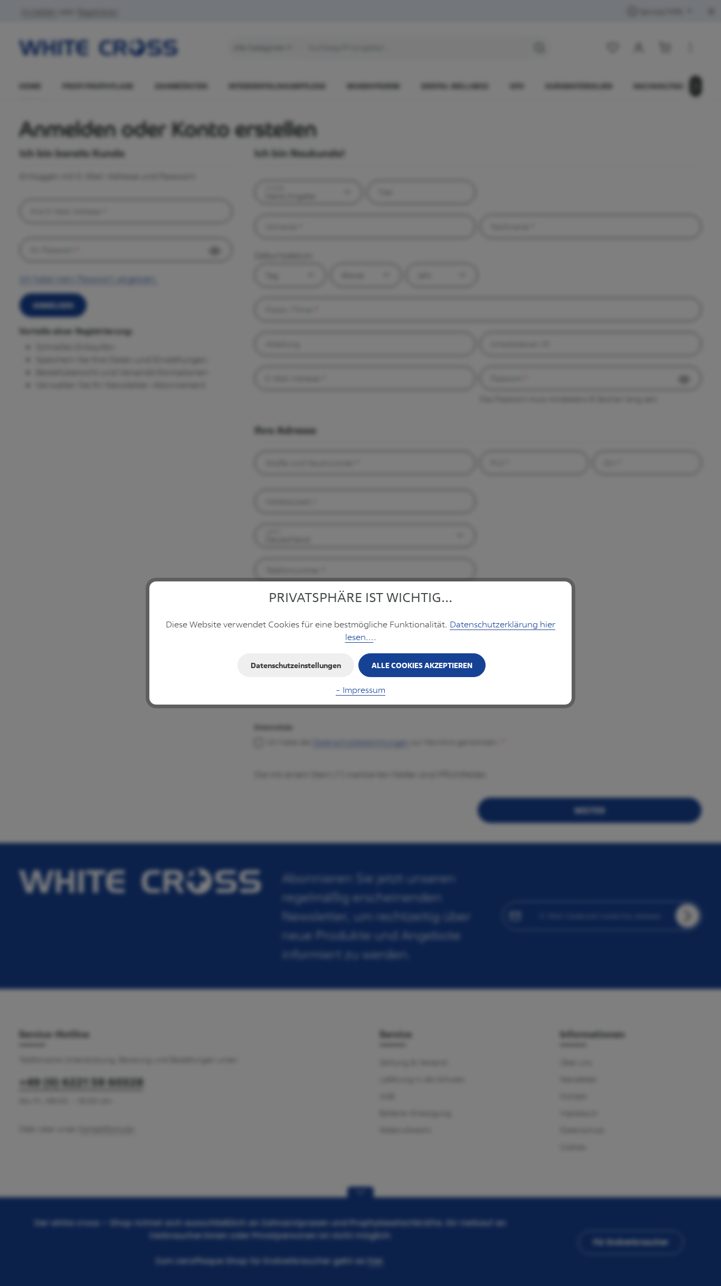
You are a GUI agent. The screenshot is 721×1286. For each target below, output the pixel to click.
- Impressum (360, 690)
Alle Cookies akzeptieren (422, 665)
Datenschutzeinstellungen (296, 665)
